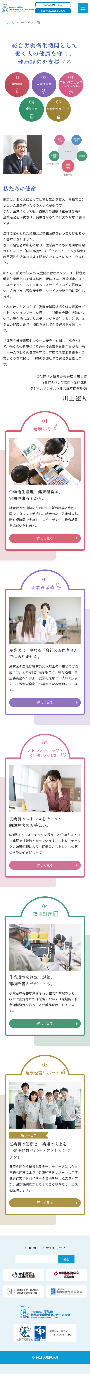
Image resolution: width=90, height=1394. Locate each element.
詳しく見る (45, 538)
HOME (32, 1248)
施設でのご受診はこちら (53, 10)
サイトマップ (55, 1248)
